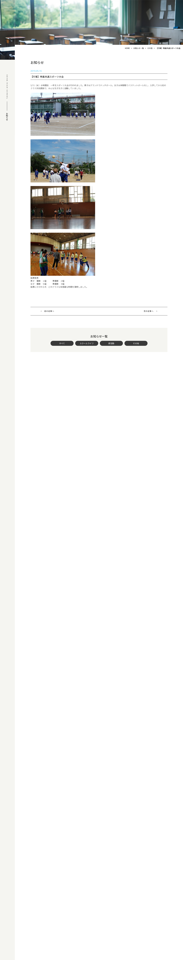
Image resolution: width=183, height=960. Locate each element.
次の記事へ (149, 311)
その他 (136, 343)
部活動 (111, 343)
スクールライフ (87, 343)
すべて (62, 343)
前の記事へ (49, 311)
